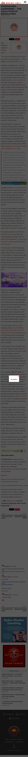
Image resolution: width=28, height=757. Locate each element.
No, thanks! (14, 379)
